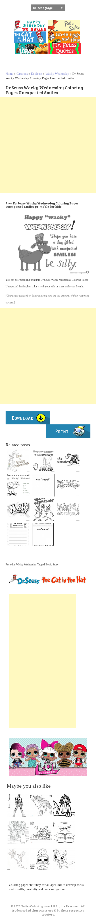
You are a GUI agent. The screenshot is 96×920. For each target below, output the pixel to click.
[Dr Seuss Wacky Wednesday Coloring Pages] (43, 509)
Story (55, 564)
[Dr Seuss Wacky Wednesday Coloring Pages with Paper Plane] (18, 509)
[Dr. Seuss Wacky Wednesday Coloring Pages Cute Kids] (68, 509)
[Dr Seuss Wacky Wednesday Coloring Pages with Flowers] (68, 485)
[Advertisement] (48, 145)
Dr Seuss (36, 73)
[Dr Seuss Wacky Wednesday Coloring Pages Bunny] (18, 460)
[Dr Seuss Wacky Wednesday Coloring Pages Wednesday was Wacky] (43, 534)
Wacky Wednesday (57, 73)
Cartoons (22, 73)
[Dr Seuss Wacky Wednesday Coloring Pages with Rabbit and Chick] (43, 460)
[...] (19, 806)
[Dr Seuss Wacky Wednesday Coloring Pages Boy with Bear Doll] (18, 485)
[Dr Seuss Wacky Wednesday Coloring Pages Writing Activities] (43, 485)
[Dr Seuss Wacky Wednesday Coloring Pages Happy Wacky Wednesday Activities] (18, 534)
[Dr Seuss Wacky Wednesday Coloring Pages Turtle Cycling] (68, 460)
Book (48, 564)
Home (9, 73)
